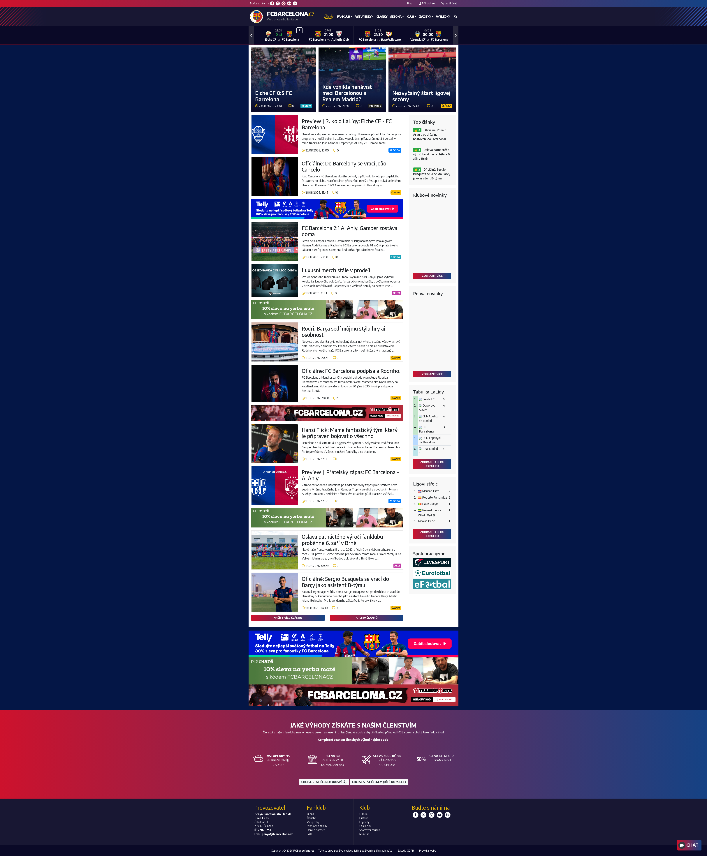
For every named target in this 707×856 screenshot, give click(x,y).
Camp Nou (365, 825)
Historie (363, 818)
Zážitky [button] (425, 16)
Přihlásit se (428, 3)
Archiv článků (367, 617)
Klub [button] (410, 16)
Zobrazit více (432, 275)
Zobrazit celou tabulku (432, 464)
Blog (409, 3)
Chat (692, 845)
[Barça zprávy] (432, 573)
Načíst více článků (288, 617)
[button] (251, 35)
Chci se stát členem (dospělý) (324, 781)
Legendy (364, 822)
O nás (310, 814)
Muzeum (364, 834)
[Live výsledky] (432, 562)
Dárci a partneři (316, 830)
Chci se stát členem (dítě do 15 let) (379, 781)
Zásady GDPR (406, 850)
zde (385, 740)
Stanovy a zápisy (317, 825)
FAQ (309, 834)
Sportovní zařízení (370, 830)
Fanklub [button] (343, 16)
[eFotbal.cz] (432, 584)
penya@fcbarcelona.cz (277, 834)
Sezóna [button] (396, 16)
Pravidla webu (427, 850)
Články (382, 16)
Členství (311, 818)
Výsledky (443, 16)
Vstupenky (313, 822)
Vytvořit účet (449, 3)
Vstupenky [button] (363, 16)
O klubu (363, 814)
